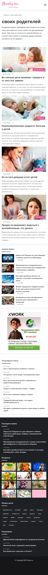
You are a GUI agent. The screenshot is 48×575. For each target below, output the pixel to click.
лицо (39, 514)
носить (28, 517)
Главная (6, 15)
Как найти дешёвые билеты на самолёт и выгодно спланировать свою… (29, 278)
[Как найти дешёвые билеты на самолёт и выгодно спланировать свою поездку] (8, 279)
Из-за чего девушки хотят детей (19, 177)
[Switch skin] (41, 5)
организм (37, 517)
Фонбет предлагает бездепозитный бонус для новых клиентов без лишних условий (30, 289)
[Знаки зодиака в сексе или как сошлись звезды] (39, 467)
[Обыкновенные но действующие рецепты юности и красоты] (39, 476)
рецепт (33, 521)
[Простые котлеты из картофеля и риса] (24, 467)
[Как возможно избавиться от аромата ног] (24, 476)
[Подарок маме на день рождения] (24, 485)
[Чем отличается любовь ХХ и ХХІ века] (39, 485)
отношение (13, 521)
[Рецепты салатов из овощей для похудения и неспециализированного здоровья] (9, 476)
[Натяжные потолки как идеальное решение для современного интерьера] (8, 300)
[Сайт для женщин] (10, 5)
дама (25, 510)
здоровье (6, 514)
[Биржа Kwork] (39, 494)
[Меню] (45, 5)
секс (4, 525)
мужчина (20, 517)
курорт (24, 514)
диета (32, 510)
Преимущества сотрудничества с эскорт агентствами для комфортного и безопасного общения (31, 267)
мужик (13, 517)
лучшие (5, 517)
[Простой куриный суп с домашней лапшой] (9, 467)
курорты (32, 514)
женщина (40, 510)
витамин (18, 510)
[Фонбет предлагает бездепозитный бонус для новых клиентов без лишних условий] (8, 290)
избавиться (15, 514)
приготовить (24, 521)
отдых (5, 521)
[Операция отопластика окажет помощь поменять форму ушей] (24, 494)
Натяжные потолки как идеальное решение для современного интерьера (29, 299)
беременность (7, 510)
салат (41, 521)
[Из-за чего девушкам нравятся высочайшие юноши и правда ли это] (9, 485)
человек (11, 525)
